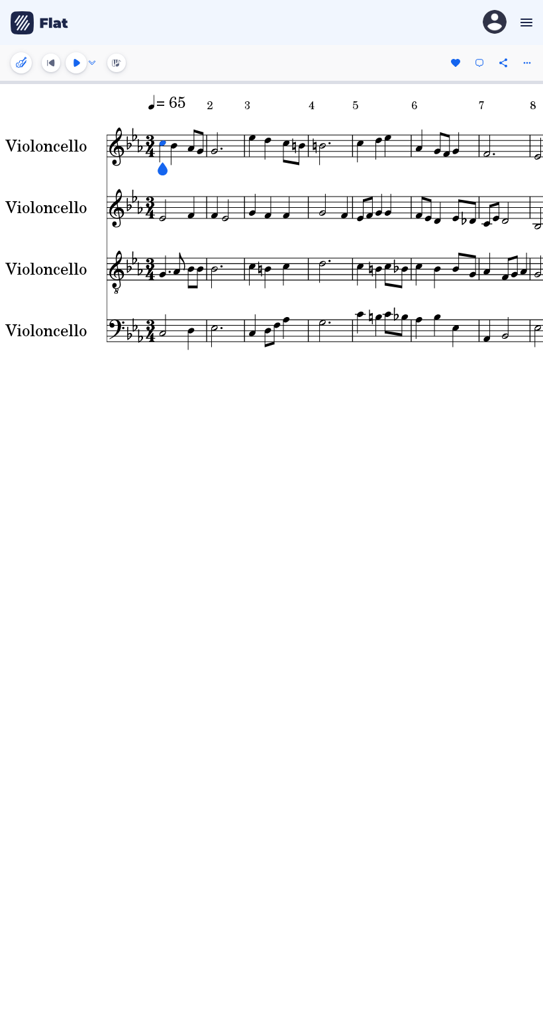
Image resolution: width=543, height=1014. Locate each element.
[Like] (456, 63)
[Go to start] (51, 63)
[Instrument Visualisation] (116, 63)
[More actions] (527, 63)
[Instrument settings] (21, 62)
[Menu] (524, 22)
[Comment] (479, 63)
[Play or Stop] (76, 62)
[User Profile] (495, 23)
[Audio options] (92, 62)
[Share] (503, 63)
